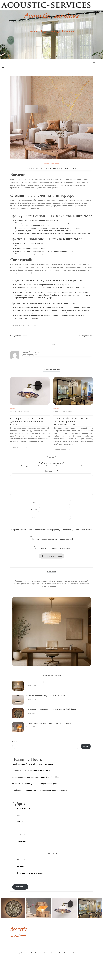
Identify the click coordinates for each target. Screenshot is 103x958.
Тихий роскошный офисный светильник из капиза (47, 682)
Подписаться (20, 887)
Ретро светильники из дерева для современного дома (48, 723)
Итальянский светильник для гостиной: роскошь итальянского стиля (27, 421)
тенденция (21, 834)
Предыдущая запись (18, 335)
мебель (20, 828)
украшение (55, 163)
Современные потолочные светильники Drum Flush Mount (73, 420)
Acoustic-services (51, 16)
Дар (18, 815)
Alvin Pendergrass (31, 352)
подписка (21, 866)
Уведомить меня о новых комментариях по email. (52, 539)
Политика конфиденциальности (30, 873)
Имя (34, 502)
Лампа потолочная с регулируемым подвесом (45, 695)
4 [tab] (55, 457)
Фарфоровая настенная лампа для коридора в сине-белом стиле (39, 790)
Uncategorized (23, 808)
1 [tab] (47, 457)
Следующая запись (85, 335)
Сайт (34, 517)
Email (34, 510)
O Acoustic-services (25, 860)
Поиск (14, 741)
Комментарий (51, 471)
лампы (46, 163)
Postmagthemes (51, 953)
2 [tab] (50, 457)
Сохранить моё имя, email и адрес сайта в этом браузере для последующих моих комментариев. (51, 530)
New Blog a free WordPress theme (73, 953)
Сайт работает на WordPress (27, 953)
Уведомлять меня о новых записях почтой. (52, 548)
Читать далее (17, 450)
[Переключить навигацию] (2, 68)
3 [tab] (53, 457)
